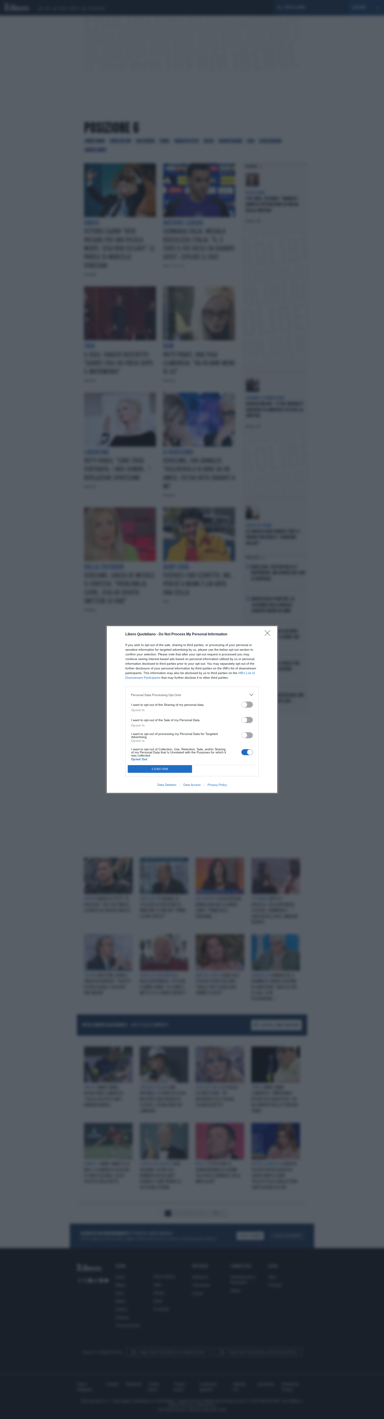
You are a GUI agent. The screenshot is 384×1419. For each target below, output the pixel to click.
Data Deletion (166, 785)
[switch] (247, 705)
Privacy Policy (217, 785)
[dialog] (192, 709)
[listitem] (192, 694)
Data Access (192, 785)
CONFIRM (160, 769)
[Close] (269, 634)
